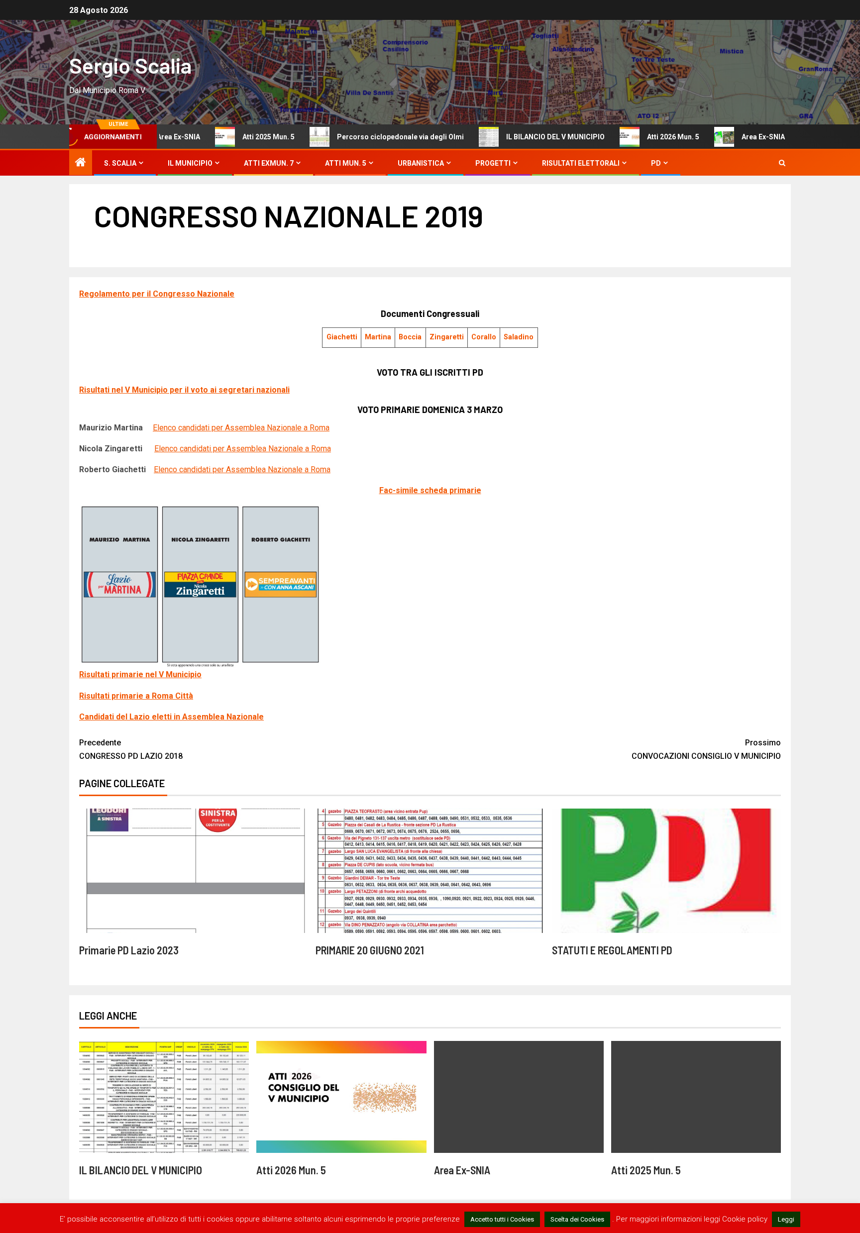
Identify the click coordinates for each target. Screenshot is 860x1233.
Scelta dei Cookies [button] (577, 1219)
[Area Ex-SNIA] (519, 1097)
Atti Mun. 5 (345, 163)
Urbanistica (421, 163)
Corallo (483, 337)
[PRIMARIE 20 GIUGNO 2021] (430, 871)
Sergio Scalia (130, 65)
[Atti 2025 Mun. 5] (696, 1097)
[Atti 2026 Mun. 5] (341, 1097)
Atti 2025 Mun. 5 (191, 137)
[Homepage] (80, 163)
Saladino (519, 337)
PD (656, 163)
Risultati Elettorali (581, 163)
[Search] (782, 163)
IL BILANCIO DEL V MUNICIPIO (478, 137)
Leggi (786, 1219)
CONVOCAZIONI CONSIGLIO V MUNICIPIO (706, 749)
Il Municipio (190, 163)
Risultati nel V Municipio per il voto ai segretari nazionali (184, 390)
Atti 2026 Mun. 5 (595, 137)
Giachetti (341, 337)
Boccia (410, 337)
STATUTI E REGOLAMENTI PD (612, 949)
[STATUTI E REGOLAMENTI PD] (666, 871)
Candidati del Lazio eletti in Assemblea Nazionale (171, 716)
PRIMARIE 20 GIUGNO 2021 (370, 949)
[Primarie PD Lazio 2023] (193, 871)
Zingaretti (447, 337)
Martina (378, 337)
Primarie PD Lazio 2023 (129, 949)
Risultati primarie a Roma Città (136, 696)
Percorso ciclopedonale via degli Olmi (322, 137)
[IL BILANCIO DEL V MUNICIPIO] (164, 1097)
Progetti (493, 163)
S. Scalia (120, 163)
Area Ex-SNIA (685, 137)
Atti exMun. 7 (269, 163)
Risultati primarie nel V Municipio (140, 674)
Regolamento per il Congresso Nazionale (156, 294)
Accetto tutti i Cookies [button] (502, 1219)
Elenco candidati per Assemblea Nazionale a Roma (241, 427)
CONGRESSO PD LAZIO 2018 (131, 749)
